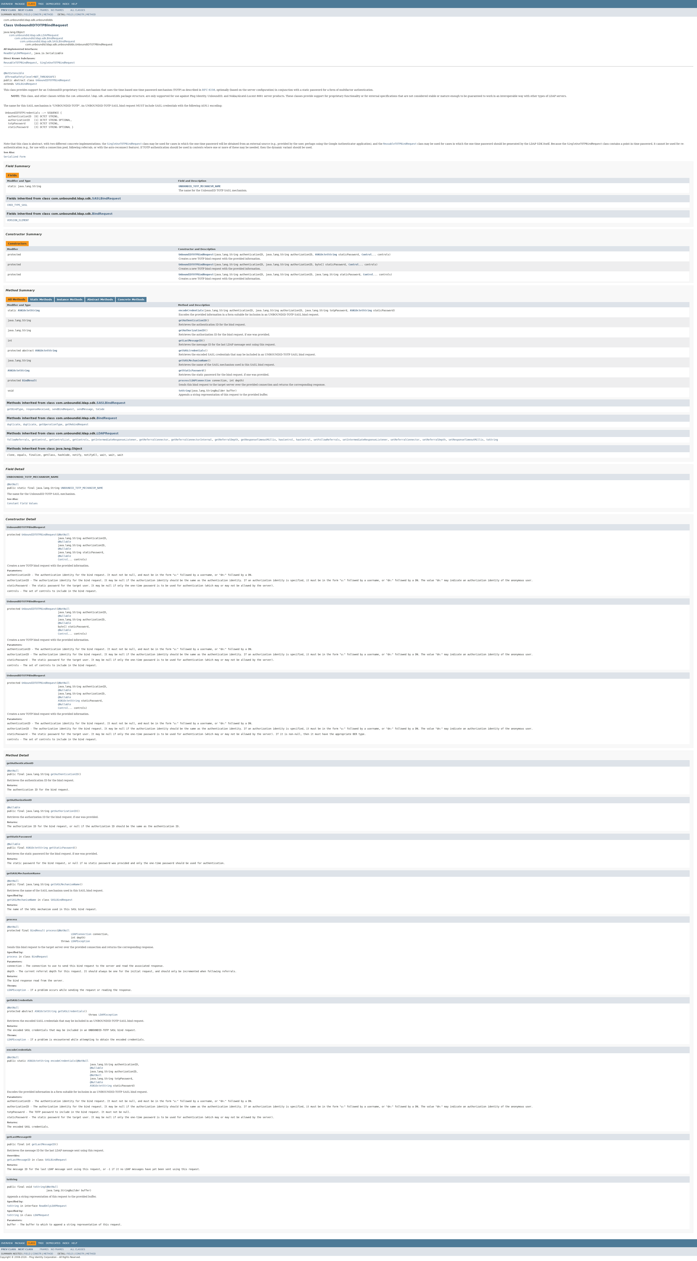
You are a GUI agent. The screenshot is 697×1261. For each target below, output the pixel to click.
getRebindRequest (76, 424)
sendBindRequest (63, 409)
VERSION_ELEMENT (18, 220)
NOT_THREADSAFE (44, 76)
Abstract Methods (100, 299)
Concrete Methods (131, 299)
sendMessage (85, 409)
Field (27, 14)
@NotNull (13, 484)
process (184, 380)
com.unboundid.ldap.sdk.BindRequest (39, 38)
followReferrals (18, 439)
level (29, 76)
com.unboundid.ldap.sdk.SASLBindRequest (47, 41)
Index (65, 4)
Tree (41, 4)
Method (48, 14)
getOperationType (50, 424)
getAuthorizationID (192, 330)
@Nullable (64, 541)
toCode (100, 409)
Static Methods (41, 299)
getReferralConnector (153, 439)
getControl (39, 439)
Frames (44, 10)
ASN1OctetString (326, 254)
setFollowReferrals (326, 439)
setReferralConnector (404, 439)
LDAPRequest (108, 433)
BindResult (29, 380)
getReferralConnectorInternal (191, 439)
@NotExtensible (14, 73)
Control (367, 254)
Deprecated (53, 4)
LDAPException (80, 941)
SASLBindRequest (26, 83)
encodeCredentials (191, 310)
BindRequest (102, 213)
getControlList (59, 439)
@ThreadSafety (14, 76)
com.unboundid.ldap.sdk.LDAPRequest (33, 35)
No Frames (57, 10)
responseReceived (37, 409)
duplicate (13, 424)
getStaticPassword (191, 370)
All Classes (77, 10)
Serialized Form (14, 156)
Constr (36, 14)
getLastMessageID (190, 340)
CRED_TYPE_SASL (17, 204)
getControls (80, 439)
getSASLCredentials (192, 350)
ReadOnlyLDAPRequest (17, 53)
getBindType (15, 409)
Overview (7, 4)
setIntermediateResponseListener (365, 439)
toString (184, 390)
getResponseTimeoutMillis (258, 439)
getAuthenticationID (192, 320)
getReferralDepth (226, 439)
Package (20, 4)
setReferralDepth (434, 439)
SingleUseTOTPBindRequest (57, 62)
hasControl (286, 439)
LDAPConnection (200, 380)
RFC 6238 (208, 89)
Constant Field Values (22, 503)
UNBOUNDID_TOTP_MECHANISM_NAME (200, 186)
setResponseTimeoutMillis (466, 439)
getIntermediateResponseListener (113, 439)
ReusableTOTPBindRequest (20, 62)
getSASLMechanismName (193, 360)
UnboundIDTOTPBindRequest (53, 80)
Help (74, 4)
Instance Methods (69, 299)
